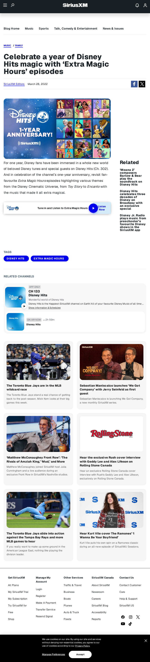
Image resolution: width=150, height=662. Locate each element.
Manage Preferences (53, 654)
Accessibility (99, 612)
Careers (96, 598)
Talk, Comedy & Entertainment (75, 28)
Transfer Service (45, 609)
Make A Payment (46, 602)
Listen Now (102, 208)
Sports (44, 28)
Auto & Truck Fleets (71, 616)
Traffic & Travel (73, 585)
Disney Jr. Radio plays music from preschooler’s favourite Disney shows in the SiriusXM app (133, 223)
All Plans (13, 585)
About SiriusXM (101, 585)
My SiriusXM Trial (18, 592)
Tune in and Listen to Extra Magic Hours (63, 208)
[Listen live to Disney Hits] (15, 297)
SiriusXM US (126, 605)
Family (19, 45)
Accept (80, 654)
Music (29, 28)
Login (39, 589)
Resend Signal (44, 616)
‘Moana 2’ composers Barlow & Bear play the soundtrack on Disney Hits (131, 177)
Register (41, 596)
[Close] (145, 640)
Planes (68, 605)
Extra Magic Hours (49, 258)
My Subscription (17, 598)
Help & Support (128, 598)
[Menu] (5, 5)
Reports (96, 619)
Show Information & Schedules (45, 307)
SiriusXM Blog (100, 605)
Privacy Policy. (82, 645)
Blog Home (11, 28)
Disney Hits (16, 258)
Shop (11, 619)
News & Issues (113, 28)
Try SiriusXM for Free (17, 609)
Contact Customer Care (130, 588)
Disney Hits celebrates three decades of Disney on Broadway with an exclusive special (132, 200)
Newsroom (98, 592)
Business (69, 592)
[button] (134, 84)
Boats (67, 598)
